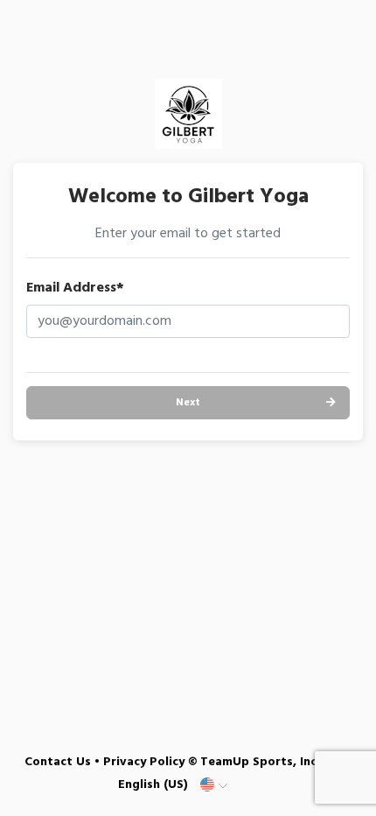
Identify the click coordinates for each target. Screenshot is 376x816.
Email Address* (75, 288)
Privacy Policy (144, 762)
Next (188, 403)
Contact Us (57, 762)
